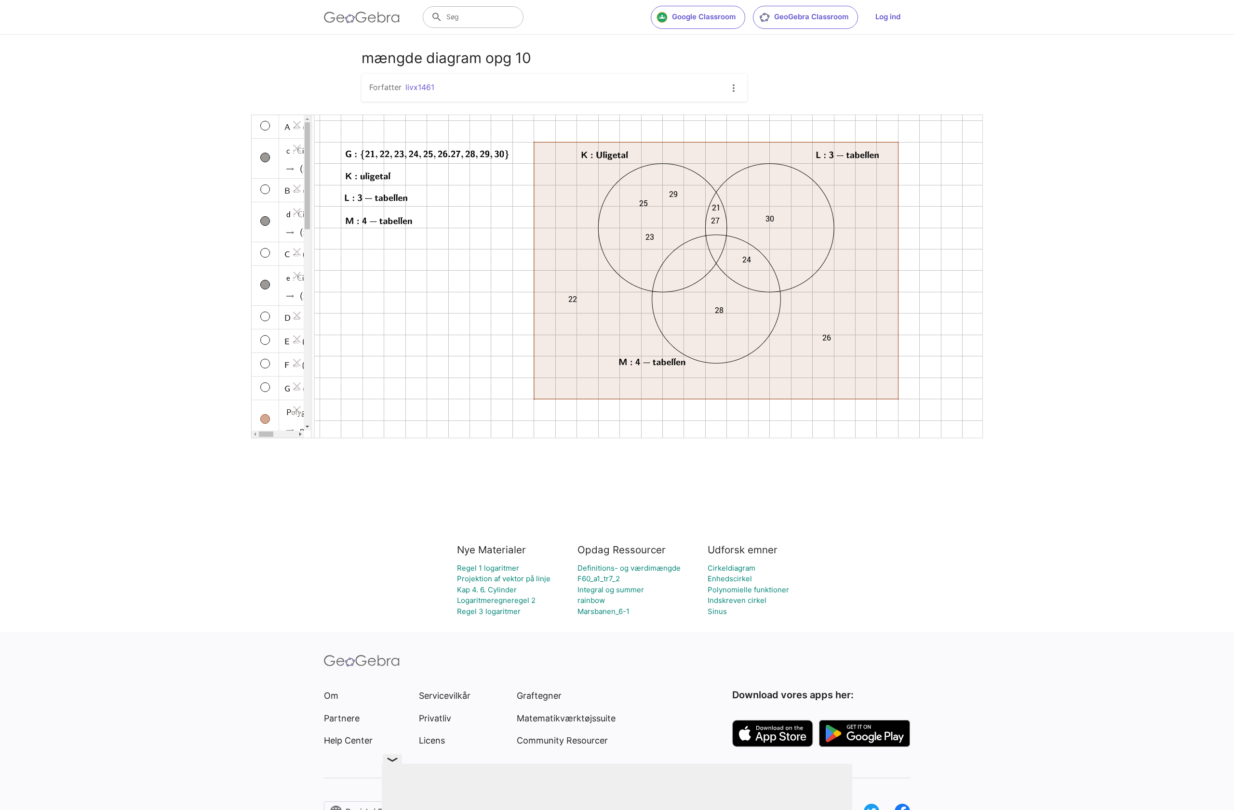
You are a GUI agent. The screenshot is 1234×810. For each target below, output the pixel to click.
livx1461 (419, 87)
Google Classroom (704, 16)
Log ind (887, 16)
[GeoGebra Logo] (362, 17)
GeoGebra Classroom (811, 16)
